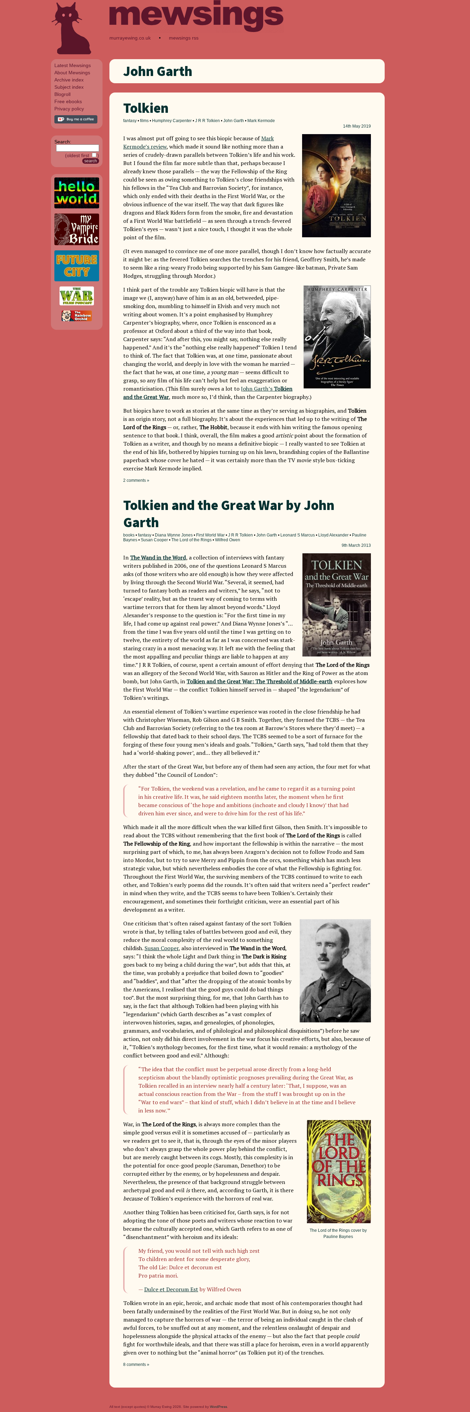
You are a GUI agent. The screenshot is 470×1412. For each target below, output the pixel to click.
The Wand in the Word (158, 557)
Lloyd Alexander (333, 535)
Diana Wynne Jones (174, 535)
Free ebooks (68, 101)
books (129, 535)
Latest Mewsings (72, 65)
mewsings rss (184, 38)
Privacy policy (69, 108)
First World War (210, 535)
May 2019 (361, 126)
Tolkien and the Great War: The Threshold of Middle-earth (259, 681)
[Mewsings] (196, 31)
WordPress (218, 1407)
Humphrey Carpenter (172, 120)
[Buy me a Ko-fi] (75, 121)
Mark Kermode (261, 120)
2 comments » (136, 480)
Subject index (69, 87)
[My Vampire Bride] (76, 243)
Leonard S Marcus (297, 535)
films (144, 120)
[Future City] (76, 279)
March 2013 (360, 545)
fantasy (130, 120)
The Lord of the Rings (191, 539)
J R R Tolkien (207, 120)
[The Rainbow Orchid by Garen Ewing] (77, 319)
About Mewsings (72, 72)
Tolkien (146, 108)
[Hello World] (76, 206)
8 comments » (136, 1364)
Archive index (69, 80)
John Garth (233, 120)
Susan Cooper (154, 539)
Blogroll (62, 94)
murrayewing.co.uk (130, 38)
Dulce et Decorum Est (171, 1289)
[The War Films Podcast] (77, 303)
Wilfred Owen (227, 539)
